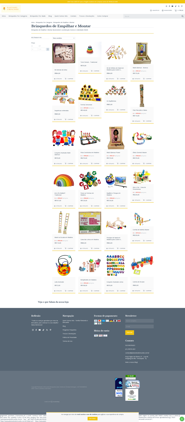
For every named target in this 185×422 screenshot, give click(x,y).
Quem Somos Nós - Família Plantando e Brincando (75, 321)
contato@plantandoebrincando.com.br (137, 353)
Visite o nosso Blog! (131, 362)
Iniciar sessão (168, 10)
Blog (50, 16)
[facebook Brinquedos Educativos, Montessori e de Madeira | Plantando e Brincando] (169, 6)
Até (40, 46)
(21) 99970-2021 (130, 349)
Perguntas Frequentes (69, 330)
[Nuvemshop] (52, 402)
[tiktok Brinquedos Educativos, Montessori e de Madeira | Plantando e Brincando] (175, 6)
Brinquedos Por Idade (38, 16)
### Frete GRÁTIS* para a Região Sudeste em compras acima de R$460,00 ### (92, 2)
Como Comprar (102, 16)
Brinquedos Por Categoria (18, 16)
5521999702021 (130, 345)
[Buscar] (182, 16)
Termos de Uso (67, 341)
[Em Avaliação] (108, 388)
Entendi (92, 418)
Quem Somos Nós (61, 16)
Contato (73, 16)
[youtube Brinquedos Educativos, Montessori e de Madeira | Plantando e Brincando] (172, 6)
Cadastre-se (155, 10)
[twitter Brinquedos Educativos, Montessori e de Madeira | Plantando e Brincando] (178, 6)
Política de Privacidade (70, 337)
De (32, 46)
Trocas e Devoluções (86, 16)
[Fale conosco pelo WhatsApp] (182, 419)
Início (4, 16)
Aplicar (47, 49)
